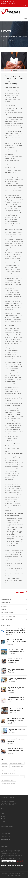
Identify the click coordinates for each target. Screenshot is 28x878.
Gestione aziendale (7, 613)
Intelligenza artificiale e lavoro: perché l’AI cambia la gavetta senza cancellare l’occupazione (16, 641)
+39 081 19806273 (7, 1)
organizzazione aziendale (10, 777)
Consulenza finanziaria (7, 833)
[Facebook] (22, 5)
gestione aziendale (17, 766)
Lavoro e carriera (6, 619)
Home (2, 36)
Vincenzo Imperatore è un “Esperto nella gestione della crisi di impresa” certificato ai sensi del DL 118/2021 (16, 630)
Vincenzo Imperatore (8, 783)
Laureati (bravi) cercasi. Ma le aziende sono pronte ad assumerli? (16, 688)
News (6, 36)
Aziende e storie (5, 819)
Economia (4, 606)
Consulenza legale (6, 836)
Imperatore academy (6, 839)
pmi (22, 777)
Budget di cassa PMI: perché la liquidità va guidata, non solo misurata (16, 750)
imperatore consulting (9, 773)
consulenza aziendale (16, 763)
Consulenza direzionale (7, 831)
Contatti (3, 822)
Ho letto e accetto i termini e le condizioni (12, 865)
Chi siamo (3, 816)
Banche (4, 763)
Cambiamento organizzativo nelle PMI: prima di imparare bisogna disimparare (16, 739)
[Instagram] (26, 5)
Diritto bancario (6, 599)
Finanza (3, 609)
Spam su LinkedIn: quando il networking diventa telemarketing (15, 660)
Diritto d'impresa (6, 603)
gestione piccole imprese (10, 770)
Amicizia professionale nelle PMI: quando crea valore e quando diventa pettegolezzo (16, 720)
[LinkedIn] (24, 5)
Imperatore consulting (8, 616)
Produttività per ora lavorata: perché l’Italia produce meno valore (16, 699)
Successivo (20, 592)
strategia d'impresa (8, 780)
